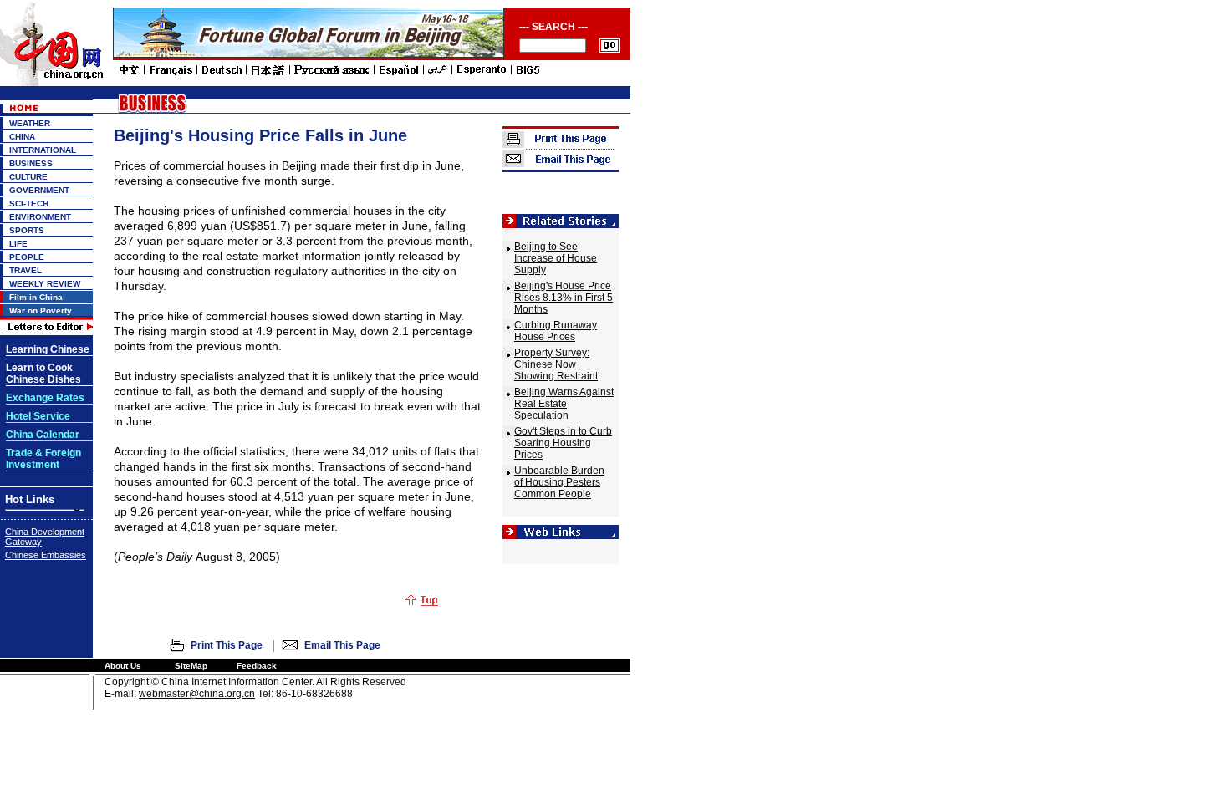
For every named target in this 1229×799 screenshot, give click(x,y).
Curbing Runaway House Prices (555, 331)
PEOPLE (26, 257)
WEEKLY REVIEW (44, 283)
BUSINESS (31, 163)
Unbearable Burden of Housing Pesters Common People (559, 482)
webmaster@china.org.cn (197, 694)
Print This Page (227, 645)
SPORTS (26, 230)
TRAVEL (25, 270)
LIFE (18, 243)
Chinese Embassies (45, 555)
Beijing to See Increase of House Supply (555, 258)
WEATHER (29, 123)
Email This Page (342, 645)
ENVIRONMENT (40, 216)
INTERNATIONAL (42, 150)
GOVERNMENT (39, 190)
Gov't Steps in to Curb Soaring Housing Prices (563, 443)
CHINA (22, 136)
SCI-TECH (28, 203)
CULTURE (28, 176)
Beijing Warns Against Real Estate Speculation (564, 403)
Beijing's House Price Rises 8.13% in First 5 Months (563, 297)
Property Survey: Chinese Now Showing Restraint (556, 364)
